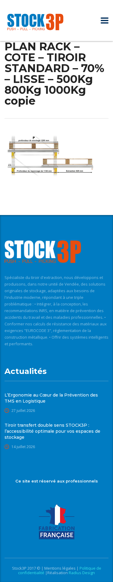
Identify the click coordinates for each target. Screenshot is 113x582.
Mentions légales (60, 568)
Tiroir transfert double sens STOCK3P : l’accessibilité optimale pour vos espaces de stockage (52, 431)
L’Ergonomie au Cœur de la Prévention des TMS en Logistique (51, 398)
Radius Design (81, 572)
